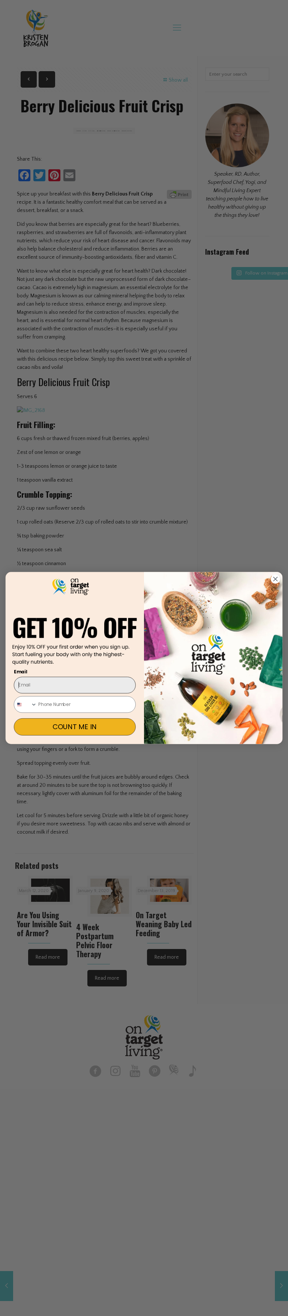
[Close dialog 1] (275, 579)
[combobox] (25, 704)
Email (20, 671)
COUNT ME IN (74, 727)
